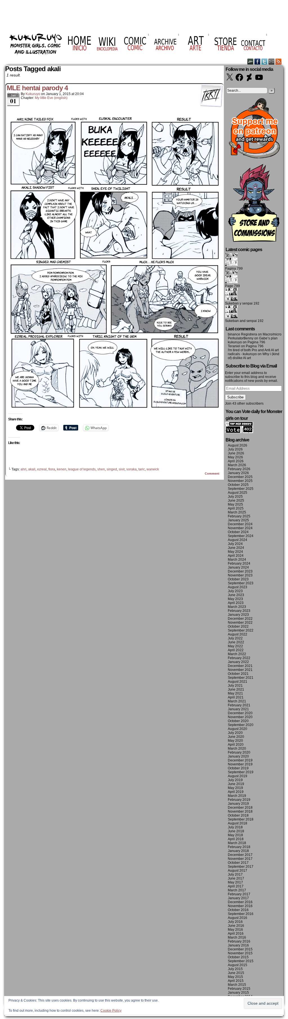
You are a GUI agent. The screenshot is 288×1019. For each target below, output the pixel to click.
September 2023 (240, 583)
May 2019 (235, 788)
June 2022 (236, 642)
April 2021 (236, 697)
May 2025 (235, 504)
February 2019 (239, 800)
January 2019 (238, 804)
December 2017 (240, 855)
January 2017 (238, 898)
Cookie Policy (111, 1011)
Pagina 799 (234, 268)
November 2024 (240, 528)
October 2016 (238, 910)
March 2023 (237, 607)
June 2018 (236, 831)
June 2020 (236, 737)
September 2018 (240, 819)
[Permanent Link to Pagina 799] (231, 265)
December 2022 (240, 619)
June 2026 (236, 453)
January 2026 (238, 473)
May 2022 (235, 646)
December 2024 (240, 524)
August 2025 (237, 493)
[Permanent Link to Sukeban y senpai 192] (231, 299)
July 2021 (235, 685)
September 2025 (240, 489)
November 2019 (240, 764)
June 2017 (236, 878)
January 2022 (238, 662)
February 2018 (239, 847)
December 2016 (240, 902)
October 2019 (238, 768)
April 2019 (236, 792)
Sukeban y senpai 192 (242, 303)
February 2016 (239, 941)
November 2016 (240, 906)
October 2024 (238, 532)
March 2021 (237, 701)
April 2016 (236, 933)
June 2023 (236, 595)
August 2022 (237, 634)
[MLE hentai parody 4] (114, 409)
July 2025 (235, 497)
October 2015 (238, 957)
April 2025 (236, 508)
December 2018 (240, 808)
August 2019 (237, 776)
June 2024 (236, 548)
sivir (122, 469)
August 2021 (237, 682)
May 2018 (235, 835)
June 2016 (236, 926)
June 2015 (236, 973)
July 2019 (235, 780)
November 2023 (240, 575)
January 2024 (238, 567)
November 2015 (240, 953)
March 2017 (237, 890)
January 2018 (238, 851)
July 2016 (235, 922)
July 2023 (235, 591)
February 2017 (239, 894)
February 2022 (239, 658)
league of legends (82, 469)
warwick (153, 469)
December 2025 (240, 477)
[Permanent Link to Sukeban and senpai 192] (231, 317)
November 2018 (240, 811)
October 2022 (238, 626)
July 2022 (235, 638)
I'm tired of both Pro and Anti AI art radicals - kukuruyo (253, 352)
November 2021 (240, 670)
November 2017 (240, 859)
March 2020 (237, 748)
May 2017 (235, 882)
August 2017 (237, 871)
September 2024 (240, 536)
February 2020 (239, 752)
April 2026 (236, 461)
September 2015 (240, 961)
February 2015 (239, 989)
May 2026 (235, 457)
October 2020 (238, 721)
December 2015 (240, 949)
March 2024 (237, 560)
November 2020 (240, 717)
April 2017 (236, 886)
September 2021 (240, 678)
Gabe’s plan (268, 338)
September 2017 (240, 867)
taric (141, 469)
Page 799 (232, 286)
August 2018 (237, 823)
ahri (23, 469)
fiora (51, 469)
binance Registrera (242, 334)
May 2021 (235, 693)
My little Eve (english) (51, 98)
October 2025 (238, 485)
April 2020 (236, 745)
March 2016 (237, 937)
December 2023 (240, 571)
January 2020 (238, 756)
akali (31, 469)
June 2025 (236, 500)
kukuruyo (33, 94)
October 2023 (238, 579)
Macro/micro (272, 334)
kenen (61, 469)
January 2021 (238, 709)
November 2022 (240, 623)
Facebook (257, 61)
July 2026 (235, 449)
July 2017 (235, 874)
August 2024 (237, 540)
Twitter (264, 61)
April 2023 (236, 603)
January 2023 (238, 615)
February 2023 (239, 611)
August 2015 (237, 965)
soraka (131, 469)
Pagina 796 (256, 342)
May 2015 (235, 977)
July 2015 (235, 969)
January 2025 (238, 520)
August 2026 (237, 445)
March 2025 (237, 512)
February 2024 (239, 563)
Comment (212, 473)
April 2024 (236, 556)
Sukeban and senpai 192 (244, 321)
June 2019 (236, 784)
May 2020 (235, 741)
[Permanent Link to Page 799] (231, 282)
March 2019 (237, 796)
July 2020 (235, 733)
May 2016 (235, 930)
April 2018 (236, 839)
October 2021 (238, 674)
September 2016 (240, 914)
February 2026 (239, 469)
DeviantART (250, 61)
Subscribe (235, 397)
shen (101, 469)
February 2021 (239, 705)
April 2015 (236, 981)
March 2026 (237, 465)
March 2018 (237, 843)
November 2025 (240, 481)
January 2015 (238, 993)
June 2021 (236, 689)
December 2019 (240, 760)
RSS (278, 61)
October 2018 (238, 815)
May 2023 (235, 599)
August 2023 (237, 587)
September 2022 (240, 630)
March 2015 (237, 985)
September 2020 (240, 725)
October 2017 (238, 863)
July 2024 (235, 544)
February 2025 (239, 516)
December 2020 (240, 713)
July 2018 (235, 827)
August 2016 (237, 918)
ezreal (42, 469)
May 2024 (235, 552)
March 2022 (237, 654)
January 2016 (238, 945)
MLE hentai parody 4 (37, 88)
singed (112, 469)
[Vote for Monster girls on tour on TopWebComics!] (239, 432)
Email (271, 61)
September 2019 (240, 772)
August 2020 (237, 729)
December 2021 (240, 666)
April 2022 (236, 650)
